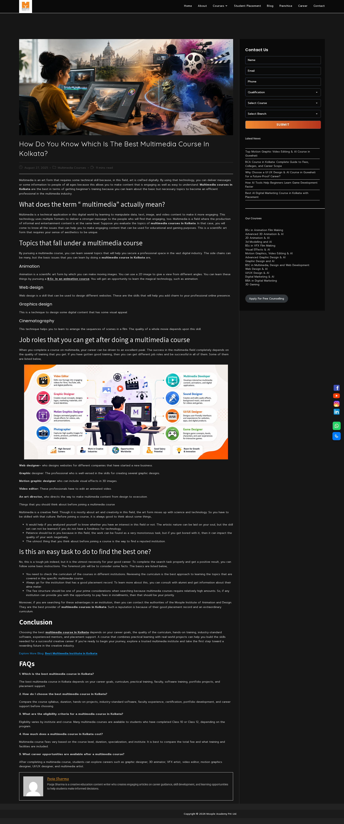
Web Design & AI (256, 269)
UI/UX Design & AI (257, 273)
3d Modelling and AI (258, 242)
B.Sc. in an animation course (68, 279)
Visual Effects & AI (257, 250)
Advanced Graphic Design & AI (265, 257)
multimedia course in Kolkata (67, 632)
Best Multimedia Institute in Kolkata (71, 653)
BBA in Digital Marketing (261, 281)
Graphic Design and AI (259, 261)
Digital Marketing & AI (259, 277)
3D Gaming (252, 284)
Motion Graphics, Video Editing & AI (269, 253)
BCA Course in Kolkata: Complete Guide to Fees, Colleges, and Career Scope (277, 164)
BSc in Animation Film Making (264, 230)
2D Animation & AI (257, 238)
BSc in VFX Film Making (260, 246)
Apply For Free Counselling (266, 298)
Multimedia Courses (72, 167)
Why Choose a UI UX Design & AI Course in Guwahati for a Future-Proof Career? (280, 174)
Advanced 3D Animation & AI (264, 234)
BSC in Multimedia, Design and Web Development (277, 265)
